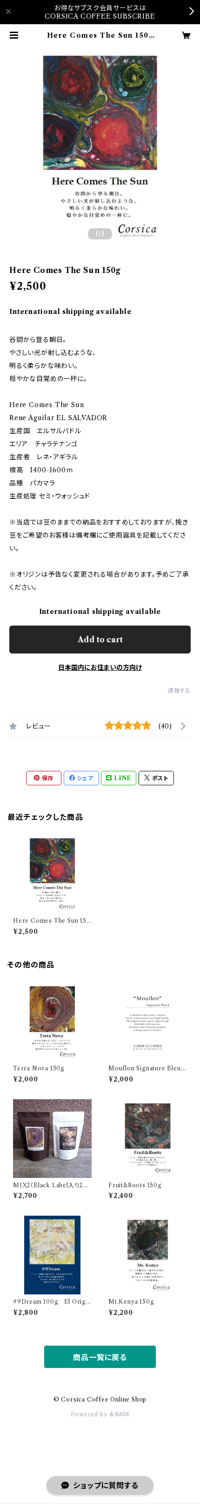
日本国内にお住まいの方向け (100, 667)
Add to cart (100, 639)
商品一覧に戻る (100, 1357)
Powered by (90, 1414)
